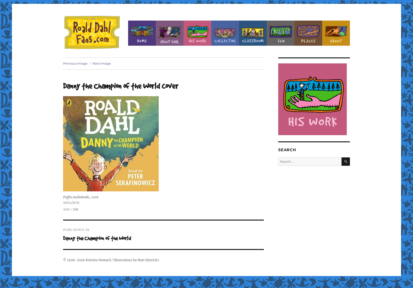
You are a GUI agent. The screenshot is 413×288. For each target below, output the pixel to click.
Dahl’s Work (197, 33)
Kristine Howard (98, 260)
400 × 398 (70, 209)
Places (308, 33)
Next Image (101, 63)
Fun (280, 33)
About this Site (336, 33)
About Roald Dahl (170, 33)
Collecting (225, 33)
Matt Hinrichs (148, 260)
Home (142, 33)
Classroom (253, 33)
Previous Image (75, 63)
